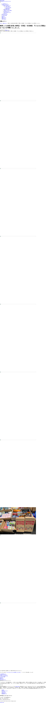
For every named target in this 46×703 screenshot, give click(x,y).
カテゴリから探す (8, 7)
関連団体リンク (4, 693)
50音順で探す (7, 8)
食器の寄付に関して (7, 9)
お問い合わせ (4, 692)
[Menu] (0, 2)
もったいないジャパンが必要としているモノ (13, 672)
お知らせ (3, 16)
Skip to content (2, 0)
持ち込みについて (6, 11)
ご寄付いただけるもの (5, 4)
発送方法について (5, 14)
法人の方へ (5, 13)
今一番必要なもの (5, 3)
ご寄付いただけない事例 (8, 10)
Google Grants (17, 686)
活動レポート (5, 23)
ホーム (1, 23)
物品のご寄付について (7, 5)
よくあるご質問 (4, 15)
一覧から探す (7, 6)
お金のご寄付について (7, 12)
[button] (2, 676)
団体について (4, 17)
